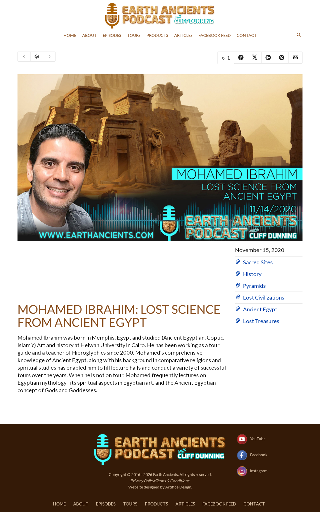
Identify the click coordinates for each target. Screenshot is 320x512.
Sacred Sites (258, 262)
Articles (183, 35)
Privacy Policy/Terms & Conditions (159, 480)
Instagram (259, 470)
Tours (133, 35)
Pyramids (254, 285)
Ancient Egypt (260, 309)
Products (157, 35)
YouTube (258, 438)
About (89, 35)
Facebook (259, 454)
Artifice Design (178, 486)
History (252, 274)
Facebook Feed (214, 35)
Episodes (112, 35)
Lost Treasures (261, 321)
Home (70, 35)
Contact (247, 35)
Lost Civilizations (263, 297)
